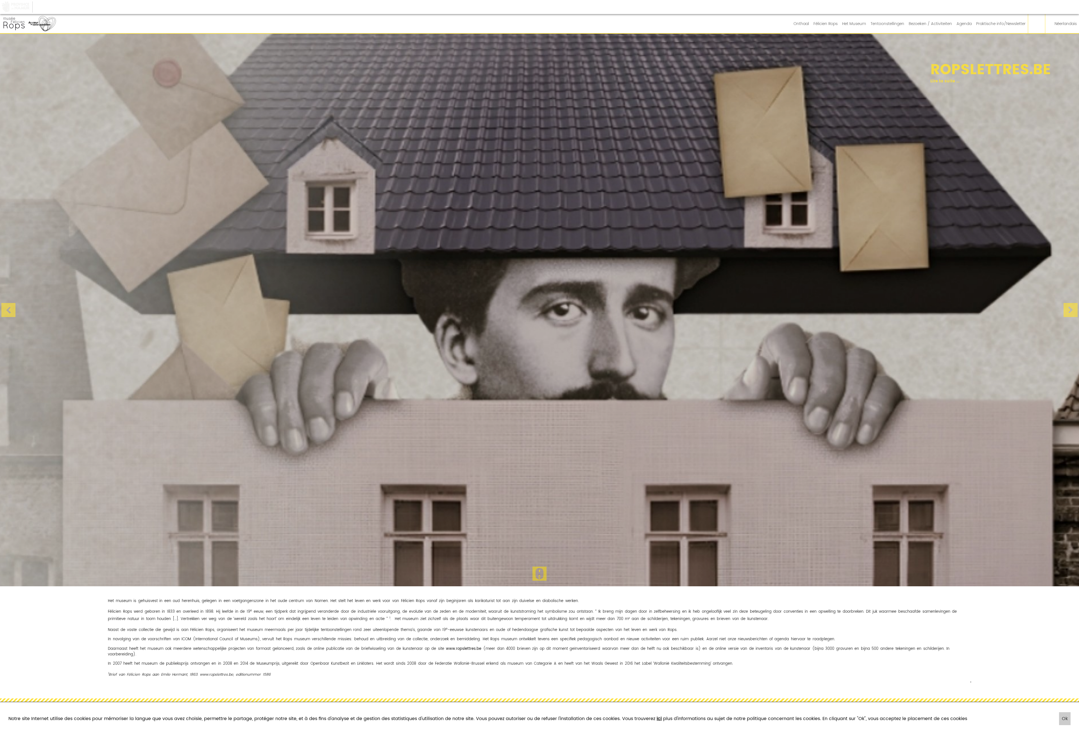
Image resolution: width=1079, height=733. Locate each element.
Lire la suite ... (729, 81)
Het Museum (854, 24)
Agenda (964, 24)
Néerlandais (1066, 24)
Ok (1065, 718)
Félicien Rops (825, 24)
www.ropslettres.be (463, 649)
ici (659, 718)
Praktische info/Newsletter (1001, 24)
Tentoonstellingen (887, 24)
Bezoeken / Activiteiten (930, 24)
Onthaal (801, 24)
